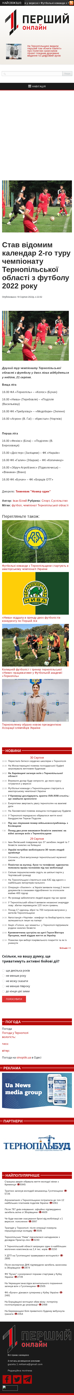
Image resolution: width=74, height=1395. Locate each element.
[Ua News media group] (37, 1093)
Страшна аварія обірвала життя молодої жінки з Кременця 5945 (32, 1183)
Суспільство (59, 500)
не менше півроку (18, 986)
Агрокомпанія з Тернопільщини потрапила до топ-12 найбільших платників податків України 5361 (34, 1201)
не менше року (16, 976)
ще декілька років (18, 970)
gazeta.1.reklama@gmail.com (25, 1364)
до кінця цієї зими (18, 991)
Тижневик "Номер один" (33, 491)
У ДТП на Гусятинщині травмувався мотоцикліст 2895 (32, 1257)
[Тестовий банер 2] (37, 1146)
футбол (17, 505)
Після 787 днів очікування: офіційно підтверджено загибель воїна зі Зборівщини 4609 (33, 1211)
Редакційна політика (20, 1370)
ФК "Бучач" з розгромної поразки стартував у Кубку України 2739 (33, 1275)
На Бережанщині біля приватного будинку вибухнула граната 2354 (35, 1312)
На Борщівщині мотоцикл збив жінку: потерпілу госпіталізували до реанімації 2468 (31, 1303)
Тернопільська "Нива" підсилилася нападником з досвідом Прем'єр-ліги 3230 (32, 1238)
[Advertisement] (37, 135)
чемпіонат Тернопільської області (46, 505)
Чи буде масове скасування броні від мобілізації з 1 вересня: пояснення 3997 (34, 1220)
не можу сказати (17, 981)
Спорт (46, 500)
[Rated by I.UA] (10, 1388)
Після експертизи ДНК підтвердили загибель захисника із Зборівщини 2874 (36, 1266)
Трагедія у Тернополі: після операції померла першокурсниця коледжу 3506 (30, 1229)
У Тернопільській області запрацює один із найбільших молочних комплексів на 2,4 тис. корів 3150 (35, 1248)
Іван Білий (20, 500)
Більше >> (65, 948)
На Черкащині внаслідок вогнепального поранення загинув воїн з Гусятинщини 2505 (33, 1285)
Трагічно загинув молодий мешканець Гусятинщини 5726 (34, 1192)
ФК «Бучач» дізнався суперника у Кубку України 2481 (32, 1294)
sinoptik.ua (24, 1057)
